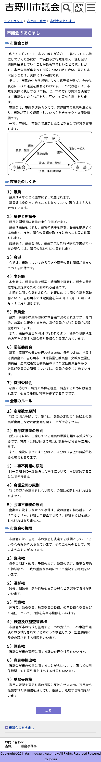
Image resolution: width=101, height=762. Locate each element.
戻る (48, 710)
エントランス (13, 21)
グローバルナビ (90, 7)
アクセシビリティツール (78, 7)
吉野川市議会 (36, 21)
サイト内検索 (66, 7)
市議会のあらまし (62, 21)
